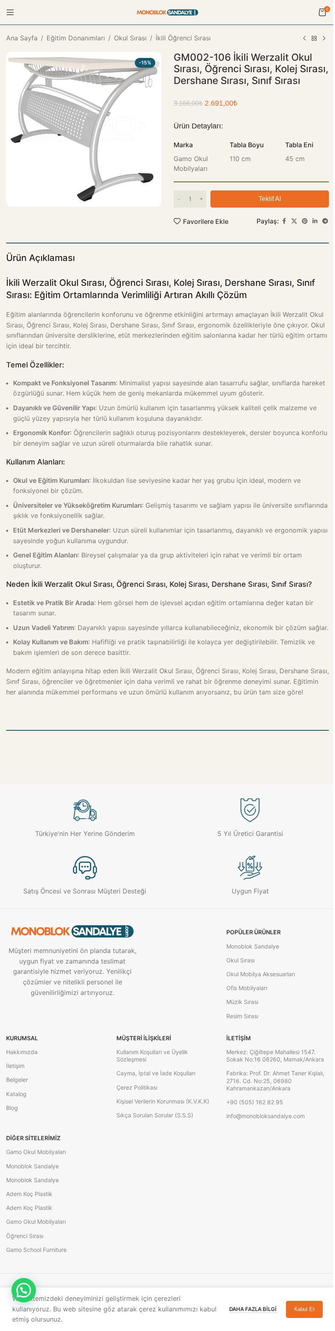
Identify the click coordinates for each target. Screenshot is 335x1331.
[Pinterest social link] (304, 221)
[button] (23, 1290)
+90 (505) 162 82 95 (254, 1102)
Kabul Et (304, 1309)
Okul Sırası (130, 38)
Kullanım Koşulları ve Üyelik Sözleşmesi (152, 1055)
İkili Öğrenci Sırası (183, 38)
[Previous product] (304, 39)
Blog (12, 1107)
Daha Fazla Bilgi (253, 1309)
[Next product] (324, 39)
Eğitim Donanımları (76, 38)
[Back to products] (314, 39)
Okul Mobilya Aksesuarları (260, 974)
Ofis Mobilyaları (246, 987)
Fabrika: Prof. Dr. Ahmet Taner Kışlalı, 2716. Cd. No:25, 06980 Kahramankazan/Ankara (275, 1080)
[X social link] (294, 221)
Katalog (16, 1093)
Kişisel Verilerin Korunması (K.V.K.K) (162, 1101)
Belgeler (17, 1079)
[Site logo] (167, 12)
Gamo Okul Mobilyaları (36, 1151)
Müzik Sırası (242, 1001)
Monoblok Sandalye (252, 946)
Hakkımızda (22, 1051)
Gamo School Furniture (36, 1249)
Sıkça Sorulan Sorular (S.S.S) (154, 1115)
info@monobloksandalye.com (265, 1115)
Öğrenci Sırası (24, 1235)
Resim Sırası (242, 1016)
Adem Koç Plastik (29, 1193)
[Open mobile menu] (10, 12)
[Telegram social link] (325, 221)
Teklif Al (270, 198)
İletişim (15, 1065)
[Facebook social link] (284, 221)
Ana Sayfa (22, 38)
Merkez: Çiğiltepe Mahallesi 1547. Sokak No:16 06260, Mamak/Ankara (275, 1055)
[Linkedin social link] (315, 221)
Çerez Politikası (136, 1087)
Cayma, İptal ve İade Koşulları (155, 1073)
